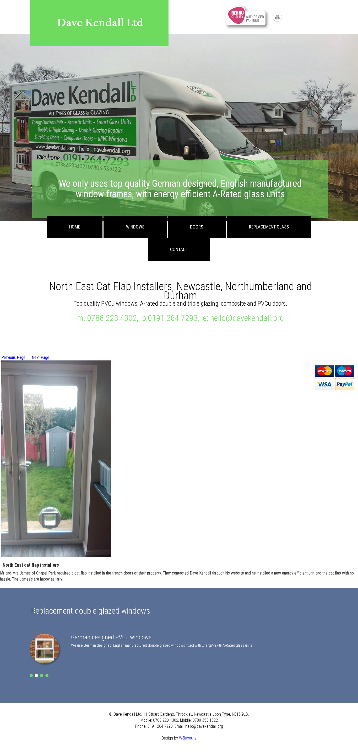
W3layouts (188, 738)
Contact (179, 249)
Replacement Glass (269, 227)
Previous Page (13, 357)
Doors (196, 227)
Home (74, 227)
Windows (135, 227)
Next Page (40, 357)
